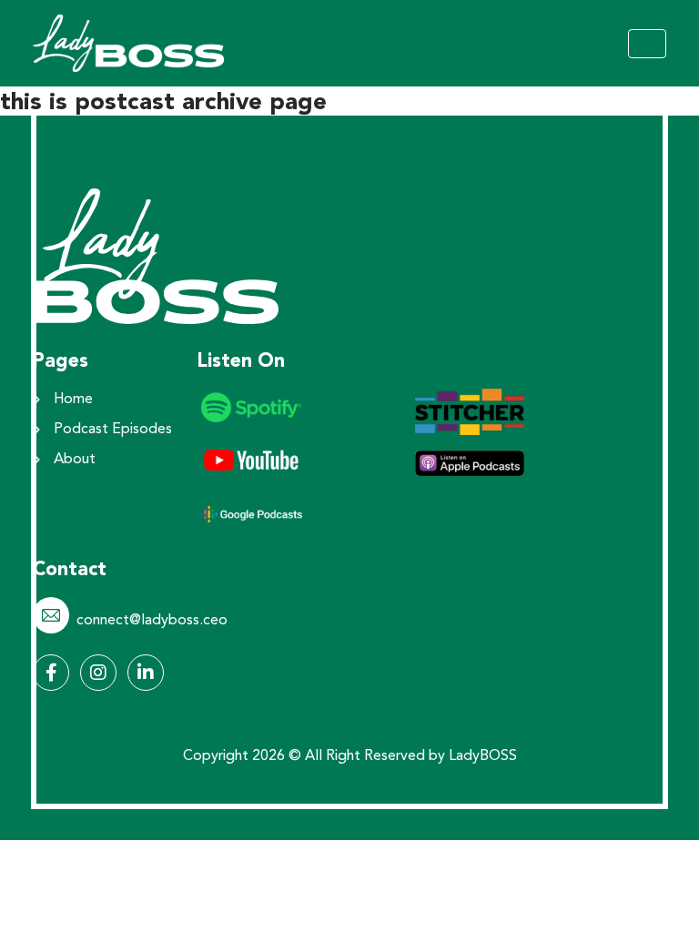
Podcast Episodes (113, 429)
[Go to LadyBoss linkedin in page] (145, 672)
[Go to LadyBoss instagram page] (98, 672)
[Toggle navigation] (647, 43)
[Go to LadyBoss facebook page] (51, 672)
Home (73, 399)
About (75, 459)
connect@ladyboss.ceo (152, 620)
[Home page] (156, 254)
